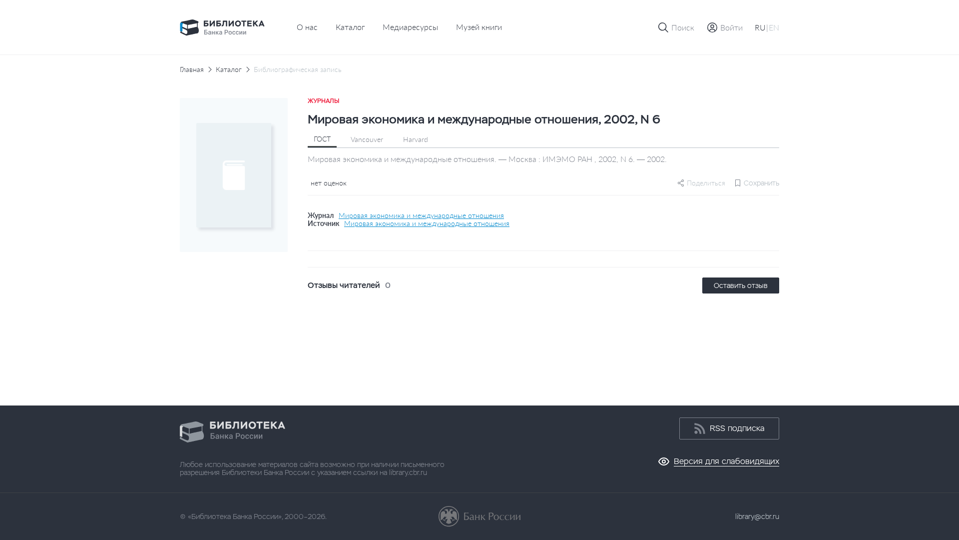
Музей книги (479, 27)
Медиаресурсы (410, 27)
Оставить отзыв (741, 285)
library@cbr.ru (757, 516)
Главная (192, 70)
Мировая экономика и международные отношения (421, 216)
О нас (307, 27)
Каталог (350, 27)
